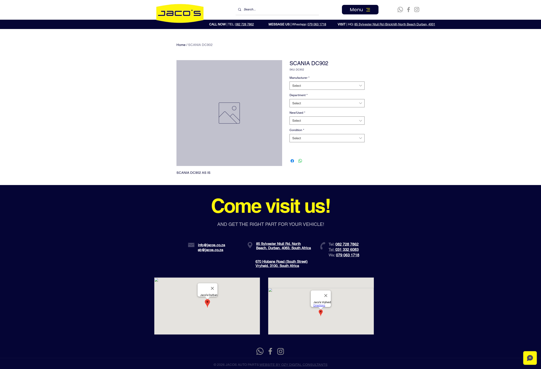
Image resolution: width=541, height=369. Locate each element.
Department (298, 95)
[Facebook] (408, 9)
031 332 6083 (347, 249)
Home (181, 45)
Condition (297, 130)
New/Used (297, 112)
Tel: (332, 249)
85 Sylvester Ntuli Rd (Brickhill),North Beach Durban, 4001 (394, 24)
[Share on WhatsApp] (300, 160)
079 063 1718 (316, 24)
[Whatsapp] (400, 9)
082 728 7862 (244, 24)
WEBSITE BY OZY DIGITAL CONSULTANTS (294, 365)
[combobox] (327, 86)
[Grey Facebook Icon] (270, 351)
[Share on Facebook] (292, 160)
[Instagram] (416, 9)
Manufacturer (299, 77)
